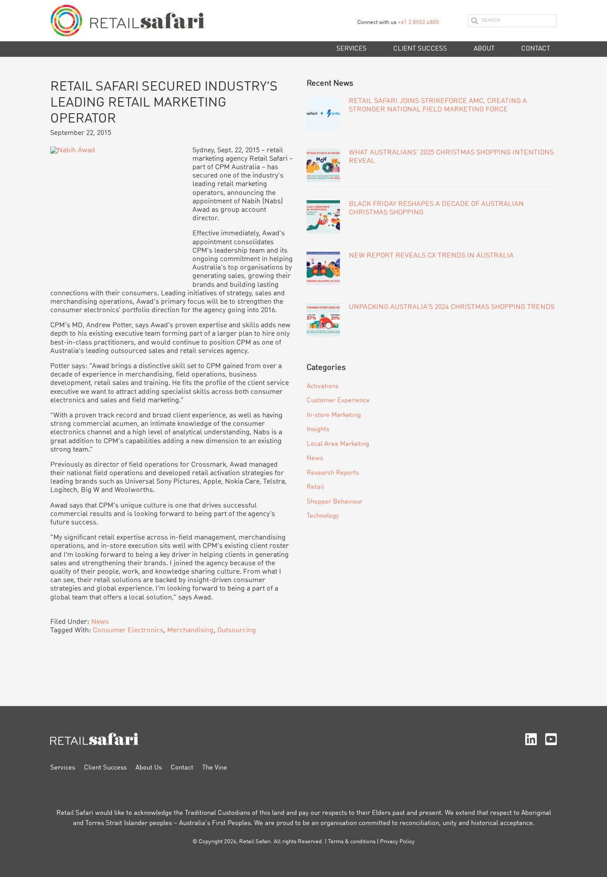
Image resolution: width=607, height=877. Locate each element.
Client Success (105, 768)
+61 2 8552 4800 (418, 22)
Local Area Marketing (338, 444)
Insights (318, 429)
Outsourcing (236, 630)
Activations (323, 386)
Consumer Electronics (128, 630)
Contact (182, 768)
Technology (323, 516)
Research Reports (333, 473)
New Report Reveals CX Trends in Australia (431, 255)
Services (62, 768)
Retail (315, 487)
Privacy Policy (397, 842)
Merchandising (190, 630)
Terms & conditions (351, 842)
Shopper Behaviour (335, 502)
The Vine (214, 768)
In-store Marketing (334, 415)
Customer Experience (338, 400)
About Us (149, 768)
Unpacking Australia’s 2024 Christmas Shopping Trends (452, 307)
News (100, 622)
